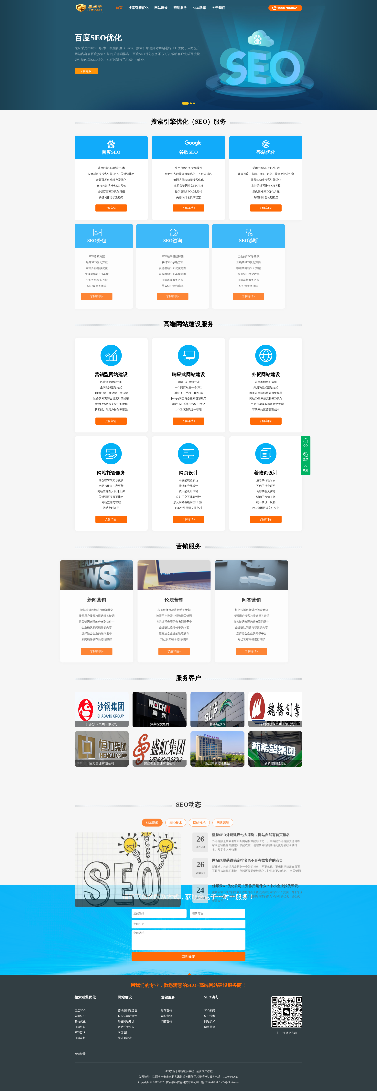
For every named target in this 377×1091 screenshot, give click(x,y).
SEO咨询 (80, 1032)
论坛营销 (166, 1016)
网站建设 (161, 8)
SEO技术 (175, 800)
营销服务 (180, 8)
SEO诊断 (80, 1038)
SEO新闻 (152, 800)
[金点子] (89, 8)
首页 (119, 8)
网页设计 (123, 1032)
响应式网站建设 (127, 1016)
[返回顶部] (189, 974)
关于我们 (218, 8)
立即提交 (188, 956)
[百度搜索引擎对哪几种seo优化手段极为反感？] (128, 846)
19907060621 (288, 8)
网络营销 (223, 800)
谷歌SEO (80, 1016)
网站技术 (199, 800)
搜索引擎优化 (138, 8)
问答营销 (166, 1021)
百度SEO (80, 1010)
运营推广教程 (204, 1071)
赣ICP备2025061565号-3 (215, 1082)
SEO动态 (199, 8)
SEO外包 (80, 1027)
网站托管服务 (126, 1027)
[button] (28, 55)
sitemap (235, 1082)
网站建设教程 (186, 1071)
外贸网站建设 (126, 1021)
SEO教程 (170, 1071)
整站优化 (80, 1021)
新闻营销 (166, 1010)
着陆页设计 (125, 1038)
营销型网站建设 (127, 1010)
